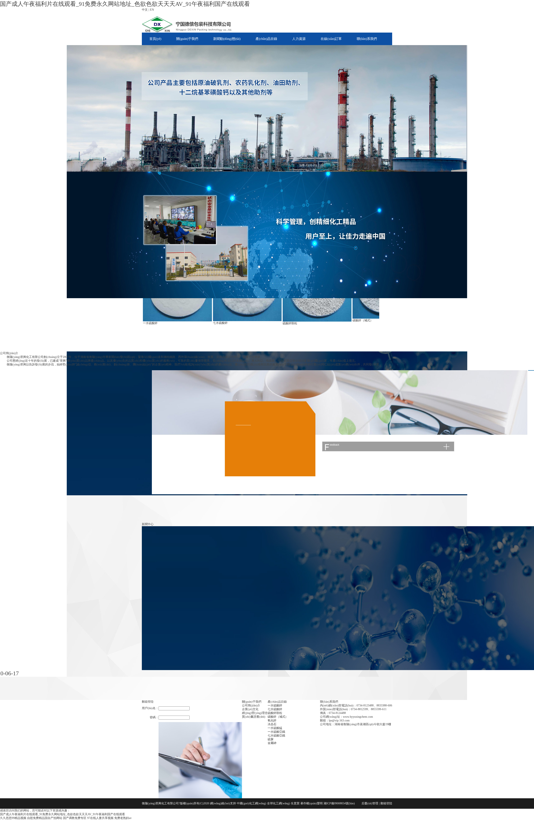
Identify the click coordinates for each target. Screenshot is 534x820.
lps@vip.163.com (339, 720)
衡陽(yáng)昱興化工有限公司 (25, 357)
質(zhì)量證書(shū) (253, 716)
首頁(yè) (155, 39)
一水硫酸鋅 (150, 323)
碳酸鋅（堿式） (363, 320)
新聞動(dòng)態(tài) (227, 39)
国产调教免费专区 (74, 818)
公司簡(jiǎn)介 (251, 705)
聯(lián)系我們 (367, 39)
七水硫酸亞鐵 (276, 735)
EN (152, 9)
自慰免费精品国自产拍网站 (44, 818)
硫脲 (270, 739)
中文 (145, 9)
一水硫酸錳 (275, 728)
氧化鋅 (272, 720)
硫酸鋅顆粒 (290, 323)
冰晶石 (272, 724)
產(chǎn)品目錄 (266, 39)
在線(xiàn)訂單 (331, 39)
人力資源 (299, 39)
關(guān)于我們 (187, 39)
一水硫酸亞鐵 (276, 731)
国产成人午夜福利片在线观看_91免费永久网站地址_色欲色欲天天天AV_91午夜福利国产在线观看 (125, 4)
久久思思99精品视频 (13, 818)
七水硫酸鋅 (220, 322)
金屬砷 (272, 743)
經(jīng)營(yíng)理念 (255, 713)
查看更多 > (7, 368)
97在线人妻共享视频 (100, 818)
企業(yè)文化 (250, 709)
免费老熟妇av (123, 818)
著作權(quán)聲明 (312, 803)
